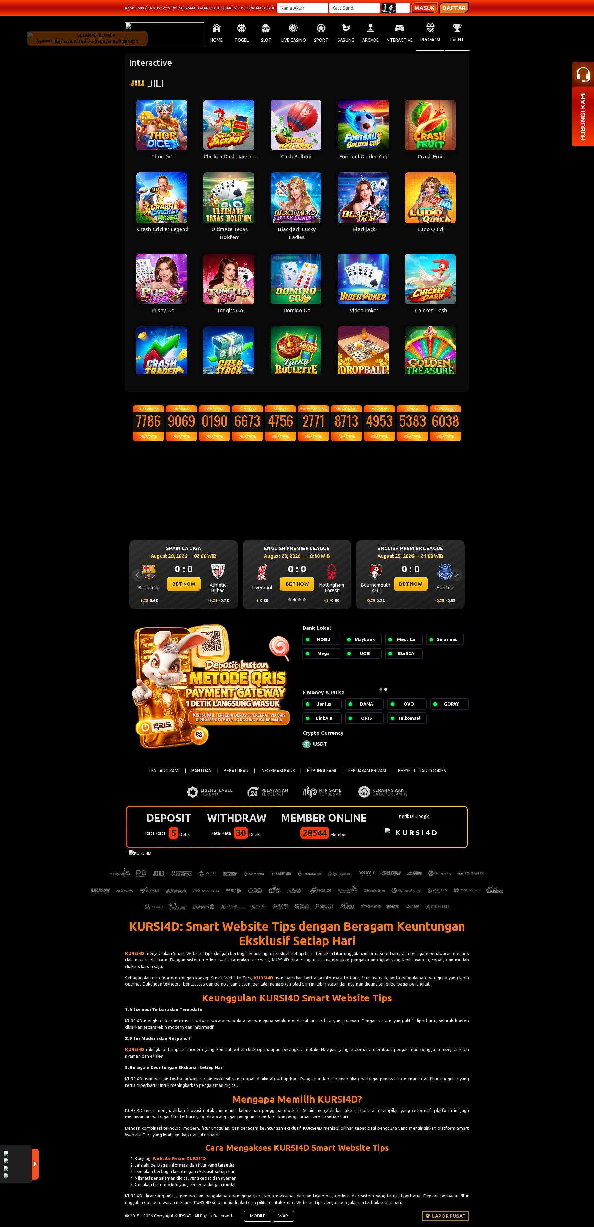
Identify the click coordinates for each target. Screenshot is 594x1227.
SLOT (266, 40)
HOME (216, 40)
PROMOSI (430, 39)
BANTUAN (201, 770)
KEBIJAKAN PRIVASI (367, 770)
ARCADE (370, 40)
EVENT (457, 39)
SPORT (321, 40)
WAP (283, 1215)
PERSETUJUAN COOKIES (422, 770)
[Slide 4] (304, 600)
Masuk (424, 7)
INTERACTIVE (399, 40)
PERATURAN (236, 770)
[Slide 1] (289, 600)
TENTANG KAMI (163, 770)
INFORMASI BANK (278, 770)
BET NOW (183, 584)
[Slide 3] (299, 600)
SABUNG (346, 40)
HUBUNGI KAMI (321, 770)
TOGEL (241, 40)
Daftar (454, 7)
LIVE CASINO (293, 40)
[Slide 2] (294, 600)
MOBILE (257, 1215)
